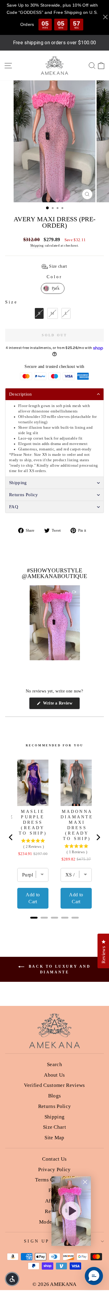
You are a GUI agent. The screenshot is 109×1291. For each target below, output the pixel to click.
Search (54, 1064)
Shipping (37, 245)
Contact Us (54, 1159)
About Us (54, 1075)
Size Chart (54, 1127)
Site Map (54, 1137)
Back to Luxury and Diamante (59, 969)
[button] (54, 266)
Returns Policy (54, 1106)
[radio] (52, 288)
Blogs (54, 1096)
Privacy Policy (54, 1169)
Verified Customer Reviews (54, 1085)
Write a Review (60, 705)
